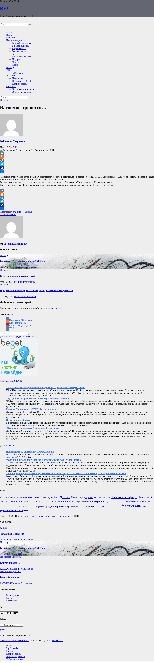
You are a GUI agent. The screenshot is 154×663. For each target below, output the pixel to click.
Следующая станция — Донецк (16, 211)
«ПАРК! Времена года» (12, 533)
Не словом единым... (10, 557)
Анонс (9, 32)
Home (9, 645)
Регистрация (12, 595)
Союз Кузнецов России (16, 501)
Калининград (78, 497)
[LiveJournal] (77, 167)
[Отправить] (77, 171)
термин (118, 507)
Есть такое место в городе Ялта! (17, 276)
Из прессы (17, 78)
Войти (9, 598)
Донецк (65, 497)
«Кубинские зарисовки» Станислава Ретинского (32, 428)
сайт (103, 506)
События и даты (14, 659)
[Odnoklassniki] (77, 157)
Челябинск (39, 502)
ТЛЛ (8, 70)
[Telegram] (77, 164)
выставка (70, 501)
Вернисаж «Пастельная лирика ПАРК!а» (22, 261)
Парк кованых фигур (124, 497)
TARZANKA (10, 445)
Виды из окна (19, 48)
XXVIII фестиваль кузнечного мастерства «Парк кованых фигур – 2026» (45, 387)
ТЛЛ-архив (17, 73)
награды (14, 507)
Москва (97, 497)
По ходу (10, 67)
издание (85, 501)
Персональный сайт (22, 81)
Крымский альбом (21, 56)
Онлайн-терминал (21, 92)
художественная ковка (11, 510)
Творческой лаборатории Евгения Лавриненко (47, 516)
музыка (8, 507)
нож (21, 506)
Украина (32, 502)
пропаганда (72, 506)
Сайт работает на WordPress (14, 640)
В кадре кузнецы (20, 45)
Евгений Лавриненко (14, 141)
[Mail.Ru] (77, 160)
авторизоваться (54, 308)
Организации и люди (23, 89)
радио (81, 507)
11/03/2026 (5, 583)
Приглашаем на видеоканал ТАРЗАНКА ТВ (30, 451)
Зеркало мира (19, 51)
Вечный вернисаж (21, 43)
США (2, 502)
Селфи (15, 62)
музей (2, 507)
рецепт (98, 507)
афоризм (47, 502)
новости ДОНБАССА (14, 381)
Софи (15, 64)
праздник (49, 506)
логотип (123, 502)
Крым (89, 497)
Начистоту (11, 35)
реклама (90, 506)
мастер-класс (143, 501)
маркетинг (131, 501)
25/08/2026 (5, 539)
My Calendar (12, 648)
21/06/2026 (5, 554)
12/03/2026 (5, 568)
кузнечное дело (112, 502)
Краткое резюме (20, 83)
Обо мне (10, 75)
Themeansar (57, 640)
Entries (12, 600)
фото (146, 506)
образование (29, 507)
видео (60, 501)
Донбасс (54, 497)
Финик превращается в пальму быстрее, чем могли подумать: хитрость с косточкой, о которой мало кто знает (66, 473)
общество (39, 506)
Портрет (16, 59)
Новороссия (105, 497)
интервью (97, 501)
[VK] (77, 153)
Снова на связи (8, 214)
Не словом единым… (17, 40)
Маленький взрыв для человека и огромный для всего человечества (43, 460)
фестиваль (131, 506)
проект (60, 506)
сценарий (111, 507)
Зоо (14, 54)
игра (78, 501)
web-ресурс (20, 497)
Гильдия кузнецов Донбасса (37, 497)
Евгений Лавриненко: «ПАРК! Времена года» (31, 409)
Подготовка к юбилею (18, 420)
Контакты (11, 86)
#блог (17, 147)
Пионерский (145, 497)
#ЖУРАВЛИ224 (7, 497)
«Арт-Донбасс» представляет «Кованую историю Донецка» (38, 398)
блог (54, 501)
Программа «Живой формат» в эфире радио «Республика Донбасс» (36, 290)
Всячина (10, 37)
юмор (27, 510)
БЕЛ (5, 8)
